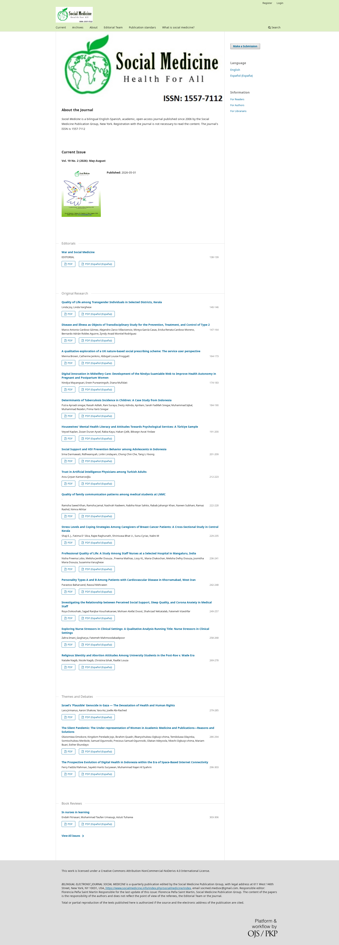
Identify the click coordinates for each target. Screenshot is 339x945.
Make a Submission (245, 46)
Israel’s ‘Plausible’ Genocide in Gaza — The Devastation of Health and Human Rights (118, 705)
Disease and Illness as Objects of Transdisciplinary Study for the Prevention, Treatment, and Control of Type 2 (136, 325)
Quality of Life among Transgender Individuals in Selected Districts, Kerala (112, 302)
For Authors (237, 105)
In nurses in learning (75, 812)
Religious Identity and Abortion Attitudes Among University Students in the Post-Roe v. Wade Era (128, 655)
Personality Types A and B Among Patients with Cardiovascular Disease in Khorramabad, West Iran (129, 580)
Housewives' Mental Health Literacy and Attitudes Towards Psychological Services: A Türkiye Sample (130, 426)
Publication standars (142, 27)
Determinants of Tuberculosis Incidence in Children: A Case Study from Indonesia (116, 400)
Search (276, 27)
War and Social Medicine (78, 252)
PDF (70, 264)
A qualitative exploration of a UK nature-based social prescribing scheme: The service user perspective (131, 351)
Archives (77, 27)
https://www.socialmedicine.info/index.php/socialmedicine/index (148, 888)
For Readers (237, 99)
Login (280, 3)
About (94, 27)
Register (267, 3)
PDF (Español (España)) (98, 264)
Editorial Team (113, 27)
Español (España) (241, 75)
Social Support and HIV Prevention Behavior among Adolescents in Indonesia (114, 449)
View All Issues (71, 836)
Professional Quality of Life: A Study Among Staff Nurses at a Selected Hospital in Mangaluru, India (129, 553)
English (235, 70)
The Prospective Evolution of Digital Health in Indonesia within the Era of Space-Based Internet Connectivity (135, 762)
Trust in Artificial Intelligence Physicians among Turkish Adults (104, 472)
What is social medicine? (178, 27)
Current (61, 27)
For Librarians (238, 111)
